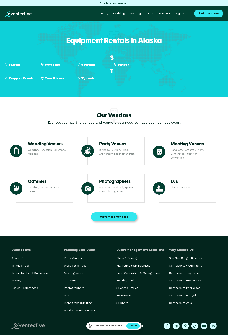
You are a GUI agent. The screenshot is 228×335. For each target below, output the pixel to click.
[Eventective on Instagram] (176, 326)
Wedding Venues (75, 265)
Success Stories (127, 288)
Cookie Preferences (24, 288)
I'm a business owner (113, 3)
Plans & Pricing (126, 258)
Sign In (180, 13)
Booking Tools (125, 280)
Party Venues (73, 258)
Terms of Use (20, 265)
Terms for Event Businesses (30, 273)
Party (104, 13)
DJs (66, 295)
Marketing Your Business (133, 265)
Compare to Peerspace (184, 288)
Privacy (16, 280)
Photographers (74, 288)
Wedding (119, 13)
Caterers (70, 280)
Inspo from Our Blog (78, 303)
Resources (123, 295)
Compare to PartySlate (184, 295)
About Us (17, 258)
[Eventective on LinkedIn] (213, 326)
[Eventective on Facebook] (167, 326)
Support (122, 303)
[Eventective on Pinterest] (185, 326)
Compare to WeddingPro (186, 265)
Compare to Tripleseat (184, 273)
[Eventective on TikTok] (194, 326)
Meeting (135, 13)
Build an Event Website (79, 310)
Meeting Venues (75, 273)
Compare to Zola (180, 303)
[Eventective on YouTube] (204, 326)
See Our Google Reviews (185, 258)
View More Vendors (114, 216)
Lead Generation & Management (138, 273)
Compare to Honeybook (185, 280)
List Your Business (158, 13)
